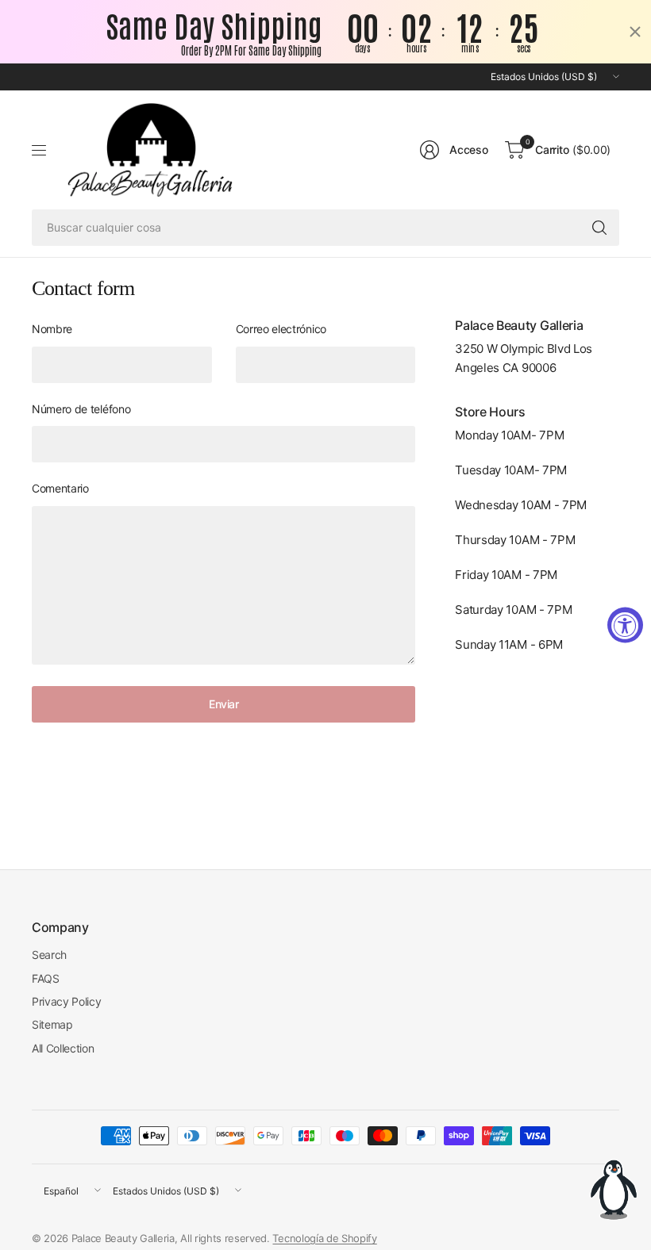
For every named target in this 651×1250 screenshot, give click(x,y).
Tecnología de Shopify (324, 1238)
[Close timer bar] (635, 31)
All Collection (63, 1048)
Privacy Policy (67, 1001)
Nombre (52, 329)
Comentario (60, 488)
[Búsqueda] (599, 227)
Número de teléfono (81, 409)
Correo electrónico (281, 329)
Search (49, 954)
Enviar (223, 704)
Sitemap (52, 1024)
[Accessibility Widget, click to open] (625, 625)
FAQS (46, 978)
